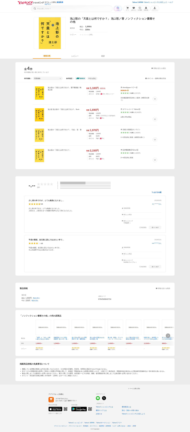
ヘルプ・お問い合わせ (118, 426)
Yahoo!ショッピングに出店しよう (155, 2)
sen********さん (156, 243)
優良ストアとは (101, 410)
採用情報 (108, 426)
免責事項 (101, 426)
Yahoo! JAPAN (137, 2)
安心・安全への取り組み (130, 410)
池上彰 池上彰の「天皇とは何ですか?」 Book (63, 109)
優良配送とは (126, 407)
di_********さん (156, 204)
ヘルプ (170, 2)
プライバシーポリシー (60, 426)
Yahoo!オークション (103, 423)
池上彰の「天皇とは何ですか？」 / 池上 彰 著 (64, 130)
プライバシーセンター (75, 426)
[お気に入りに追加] (155, 99)
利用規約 (85, 426)
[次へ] (168, 335)
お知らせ (99, 414)
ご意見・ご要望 (131, 426)
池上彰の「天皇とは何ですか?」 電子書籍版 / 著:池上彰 (65, 89)
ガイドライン (94, 426)
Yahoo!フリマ (117, 423)
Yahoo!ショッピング (75, 423)
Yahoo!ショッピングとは (104, 407)
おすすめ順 (157, 192)
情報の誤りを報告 (164, 288)
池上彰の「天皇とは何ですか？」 (59, 150)
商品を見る (36, 298)
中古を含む (92, 78)
